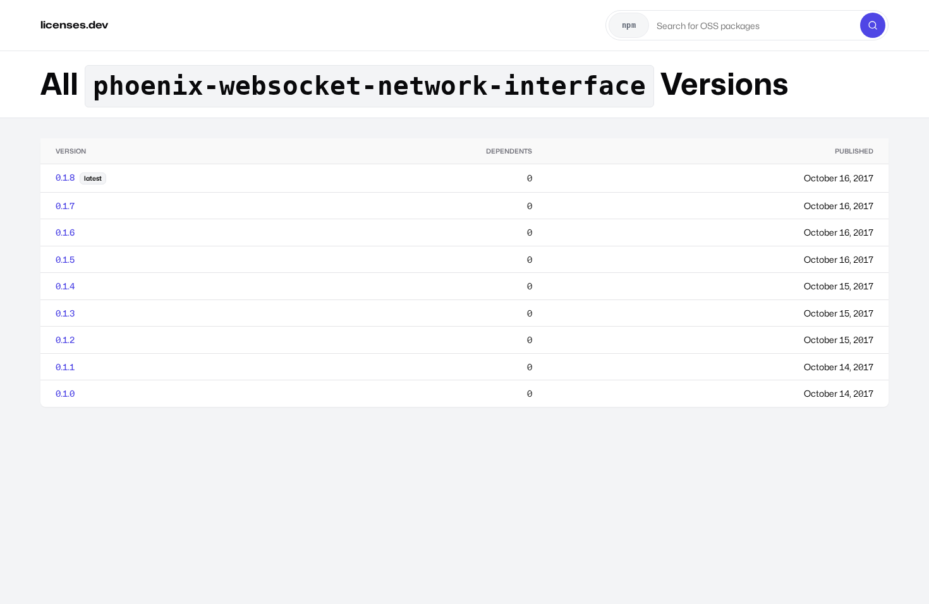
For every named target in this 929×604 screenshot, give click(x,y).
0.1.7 (65, 205)
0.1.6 (65, 232)
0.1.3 (65, 313)
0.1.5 (65, 259)
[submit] (872, 25)
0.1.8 (65, 177)
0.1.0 (65, 393)
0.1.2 (65, 339)
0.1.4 (65, 286)
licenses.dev (74, 25)
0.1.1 (65, 366)
